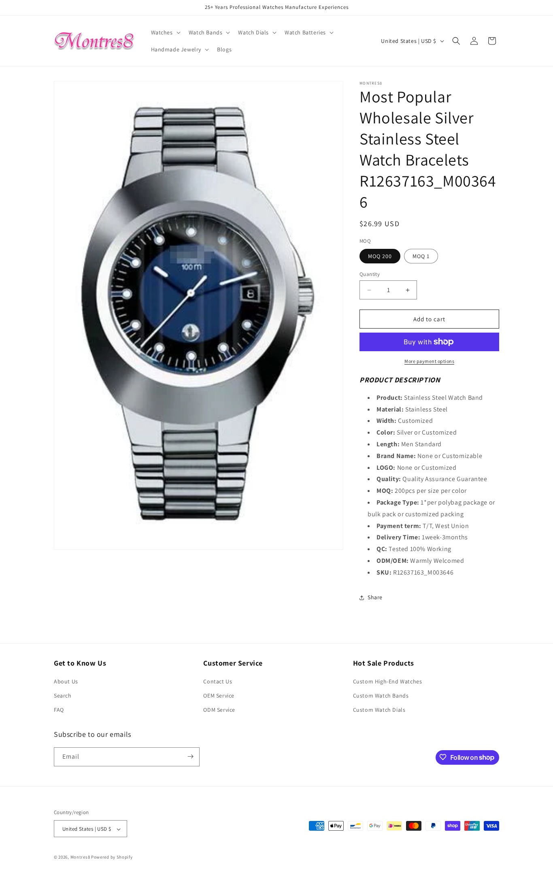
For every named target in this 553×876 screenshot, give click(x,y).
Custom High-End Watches (387, 681)
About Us (66, 681)
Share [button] (375, 597)
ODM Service (219, 710)
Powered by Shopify (112, 857)
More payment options (429, 361)
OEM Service (218, 695)
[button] (165, 32)
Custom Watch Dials (379, 710)
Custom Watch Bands (381, 695)
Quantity (369, 274)
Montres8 (80, 857)
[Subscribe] (190, 756)
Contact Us (217, 681)
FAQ (59, 710)
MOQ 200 (380, 256)
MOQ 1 (421, 256)
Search (63, 695)
